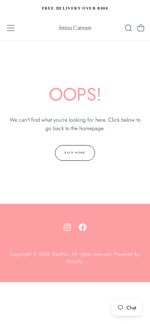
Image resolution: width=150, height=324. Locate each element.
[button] (10, 28)
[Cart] (140, 28)
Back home (75, 153)
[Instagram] (67, 227)
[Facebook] (82, 227)
